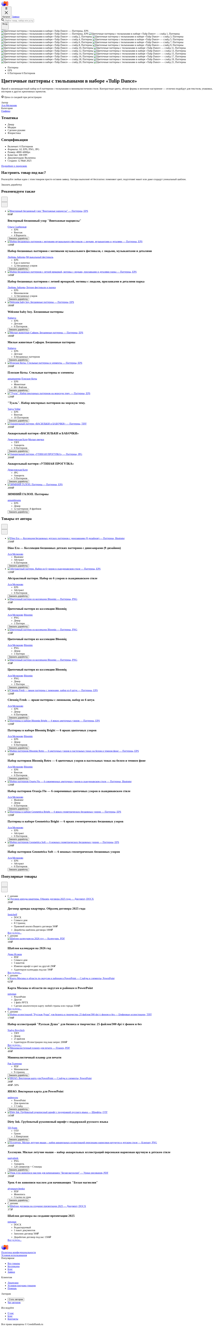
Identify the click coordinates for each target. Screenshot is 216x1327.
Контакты (13, 1319)
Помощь (12, 1288)
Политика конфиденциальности (18, 1252)
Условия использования (14, 1255)
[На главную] (4, 5)
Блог (10, 1269)
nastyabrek (13, 1158)
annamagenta (14, 378)
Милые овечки (36, 439)
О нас (11, 1313)
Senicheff (12, 914)
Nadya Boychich (16, 1030)
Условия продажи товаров (22, 1285)
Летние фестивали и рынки (41, 287)
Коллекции (14, 1266)
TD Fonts (12, 1127)
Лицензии (13, 1282)
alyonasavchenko (16, 1188)
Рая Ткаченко (15, 1063)
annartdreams (14, 500)
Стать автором (16, 1299)
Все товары (14, 1263)
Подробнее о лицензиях (14, 166)
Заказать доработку (18, 238)
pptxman (12, 994)
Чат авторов (14, 1302)
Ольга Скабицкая (17, 226)
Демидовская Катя (18, 439)
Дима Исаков (15, 954)
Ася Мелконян (15, 554)
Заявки (15, 16)
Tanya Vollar (14, 409)
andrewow (13, 1097)
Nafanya (12, 318)
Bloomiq (28, 615)
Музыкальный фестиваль (39, 257)
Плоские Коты (29, 378)
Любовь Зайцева (16, 257)
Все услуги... (15, 933)
